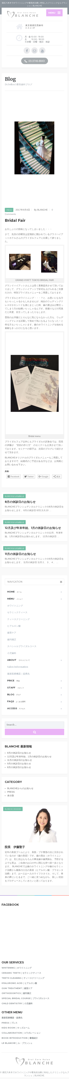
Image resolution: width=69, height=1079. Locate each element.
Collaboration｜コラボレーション (21, 1033)
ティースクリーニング (18, 619)
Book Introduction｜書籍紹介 (20, 1038)
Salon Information (17, 666)
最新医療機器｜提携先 (18, 673)
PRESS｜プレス (9, 1022)
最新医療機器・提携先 (12, 1017)
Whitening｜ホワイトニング (17, 967)
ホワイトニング (15, 605)
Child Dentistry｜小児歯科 (17, 1003)
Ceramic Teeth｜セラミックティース (21, 973)
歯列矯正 (11, 639)
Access (16, 708)
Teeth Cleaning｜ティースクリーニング (23, 978)
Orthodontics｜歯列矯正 (16, 993)
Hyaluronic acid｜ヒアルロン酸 (19, 983)
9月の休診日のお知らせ (19, 763)
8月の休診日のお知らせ (20, 502)
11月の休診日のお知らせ (20, 554)
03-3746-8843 (36, 61)
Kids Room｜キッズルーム (16, 1027)
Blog (14, 694)
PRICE (13, 680)
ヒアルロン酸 (14, 625)
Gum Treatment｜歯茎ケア (17, 988)
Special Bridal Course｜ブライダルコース (25, 998)
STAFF (15, 687)
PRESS (9, 210)
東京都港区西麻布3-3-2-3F (34, 26)
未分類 (10, 795)
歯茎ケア (11, 632)
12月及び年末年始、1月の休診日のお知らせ (33, 528)
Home (14, 591)
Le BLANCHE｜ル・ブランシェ (17, 1043)
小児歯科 (11, 653)
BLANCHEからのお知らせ (14, 496)
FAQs (16, 701)
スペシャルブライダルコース (21, 646)
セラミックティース (17, 612)
